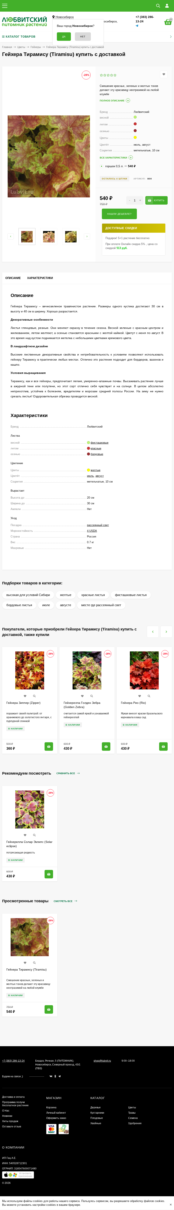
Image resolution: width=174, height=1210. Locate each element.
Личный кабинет (56, 1112)
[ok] (55, 1076)
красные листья (93, 595)
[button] (18, 1175)
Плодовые (96, 1118)
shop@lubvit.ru (102, 1060)
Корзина (51, 1107)
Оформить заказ (56, 1118)
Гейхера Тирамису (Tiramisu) (26, 969)
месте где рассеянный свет (101, 605)
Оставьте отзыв (11, 1126)
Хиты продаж (10, 1121)
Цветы (21, 47)
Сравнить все (66, 773)
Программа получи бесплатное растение (15, 1104)
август (99, 475)
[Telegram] (137, 26)
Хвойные (95, 1123)
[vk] (50, 1076)
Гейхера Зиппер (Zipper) (23, 702)
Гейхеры (36, 47)
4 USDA (92, 530)
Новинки (7, 1115)
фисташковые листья (131, 595)
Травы (132, 1112)
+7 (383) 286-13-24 (13, 1060)
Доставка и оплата (13, 1096)
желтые (65, 595)
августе (65, 605)
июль (90, 475)
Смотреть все (63, 901)
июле (46, 605)
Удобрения (135, 1123)
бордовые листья (19, 605)
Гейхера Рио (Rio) (133, 702)
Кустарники (97, 1112)
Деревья (95, 1107)
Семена (133, 1118)
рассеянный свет (98, 525)
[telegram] (59, 1076)
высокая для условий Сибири (28, 595)
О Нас (5, 1110)
